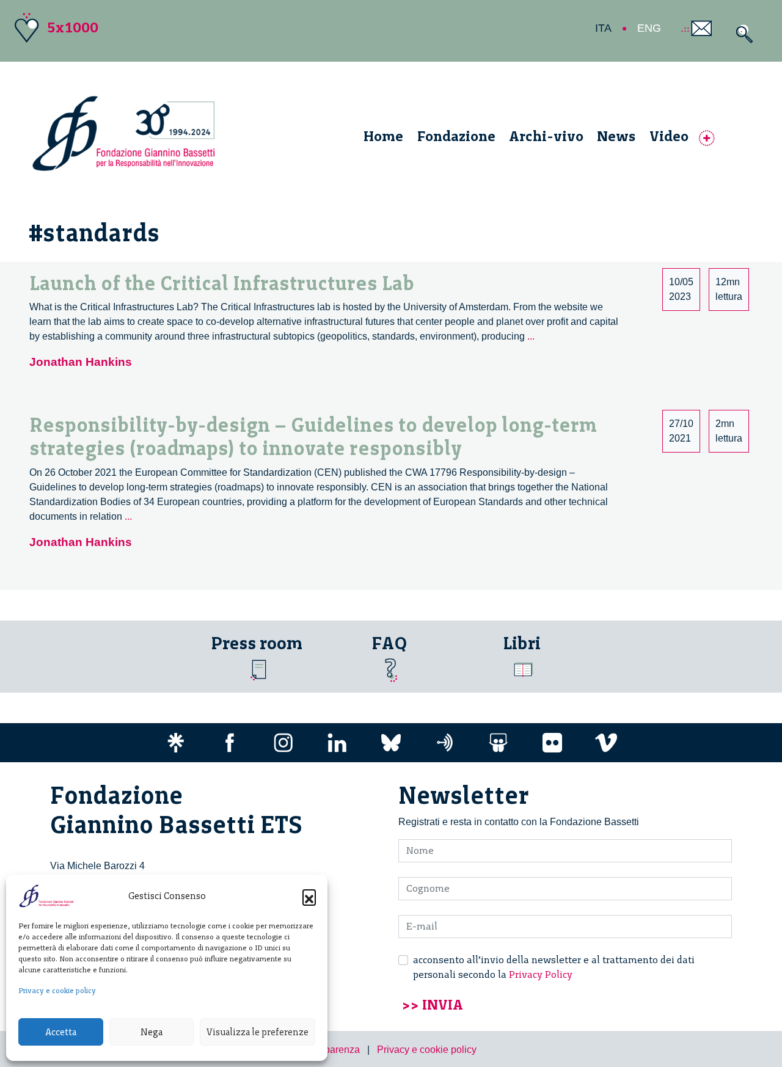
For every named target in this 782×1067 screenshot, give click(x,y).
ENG (649, 28)
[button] (309, 896)
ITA (603, 28)
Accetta (60, 1032)
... (531, 336)
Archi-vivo (546, 136)
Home (383, 136)
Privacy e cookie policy (57, 990)
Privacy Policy (540, 974)
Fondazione (456, 136)
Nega (152, 1032)
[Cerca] (741, 33)
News (616, 136)
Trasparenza (332, 1049)
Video (669, 136)
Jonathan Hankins (80, 361)
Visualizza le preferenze (257, 1032)
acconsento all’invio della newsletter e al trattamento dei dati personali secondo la (554, 967)
